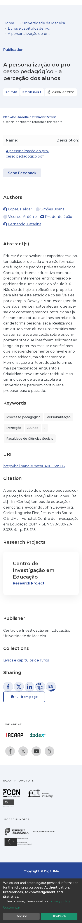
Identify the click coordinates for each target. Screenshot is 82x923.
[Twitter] (23, 751)
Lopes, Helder (20, 209)
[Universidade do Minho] (9, 807)
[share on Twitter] (19, 687)
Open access (63, 92)
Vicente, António (22, 217)
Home (8, 23)
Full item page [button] (26, 697)
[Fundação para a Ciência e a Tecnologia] (28, 797)
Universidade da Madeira (43, 23)
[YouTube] (36, 751)
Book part (32, 92)
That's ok (59, 916)
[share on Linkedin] (29, 687)
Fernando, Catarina (24, 224)
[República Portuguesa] (31, 835)
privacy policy (60, 901)
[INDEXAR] (38, 735)
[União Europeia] (20, 846)
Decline (21, 916)
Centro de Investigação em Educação (33, 570)
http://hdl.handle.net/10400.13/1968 (29, 117)
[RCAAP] (49, 751)
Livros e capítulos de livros (30, 28)
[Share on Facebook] (8, 687)
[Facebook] (10, 751)
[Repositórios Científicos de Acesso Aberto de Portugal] (14, 735)
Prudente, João (58, 217)
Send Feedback (22, 173)
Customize (11, 907)
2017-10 (11, 92)
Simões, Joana (52, 209)
